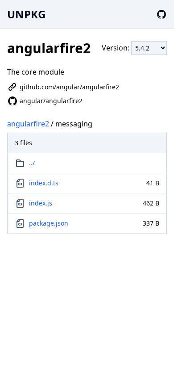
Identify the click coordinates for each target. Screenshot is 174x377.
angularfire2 (28, 124)
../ (32, 163)
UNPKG (26, 14)
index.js (40, 203)
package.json (48, 223)
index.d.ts (43, 183)
